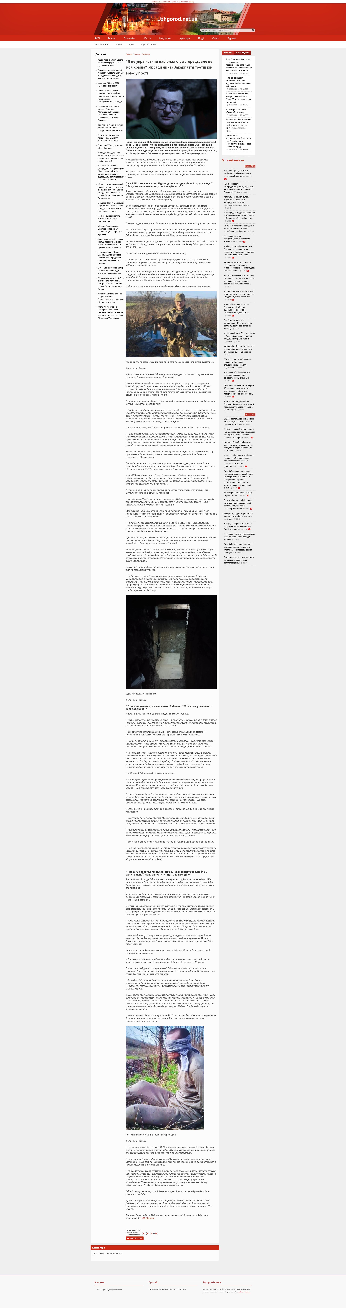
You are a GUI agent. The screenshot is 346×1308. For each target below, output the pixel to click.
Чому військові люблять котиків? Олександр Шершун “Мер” (109, 219)
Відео (119, 44)
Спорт (215, 38)
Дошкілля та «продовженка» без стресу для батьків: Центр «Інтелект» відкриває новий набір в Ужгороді (238, 141)
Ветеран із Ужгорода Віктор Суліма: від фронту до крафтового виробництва (110, 270)
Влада (111, 38)
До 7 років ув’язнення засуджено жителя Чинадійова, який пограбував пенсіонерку (239, 228)
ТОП (97, 38)
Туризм (232, 38)
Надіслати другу (134, 1238)
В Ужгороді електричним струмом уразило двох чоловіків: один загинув (239, 537)
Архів (131, 44)
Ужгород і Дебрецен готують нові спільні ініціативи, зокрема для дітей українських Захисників (239, 349)
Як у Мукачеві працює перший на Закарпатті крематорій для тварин (108, 138)
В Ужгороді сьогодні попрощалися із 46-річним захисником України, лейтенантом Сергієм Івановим (239, 215)
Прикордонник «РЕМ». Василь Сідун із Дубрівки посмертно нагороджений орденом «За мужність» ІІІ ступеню (110, 257)
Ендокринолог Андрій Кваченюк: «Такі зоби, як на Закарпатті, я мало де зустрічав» (239, 421)
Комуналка (165, 38)
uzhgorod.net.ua (244, 1292)
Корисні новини (148, 44)
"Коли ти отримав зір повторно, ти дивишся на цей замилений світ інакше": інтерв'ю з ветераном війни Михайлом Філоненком (111, 312)
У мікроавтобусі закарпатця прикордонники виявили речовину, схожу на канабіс (237, 375)
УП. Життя (148, 1218)
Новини (137, 54)
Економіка (129, 38)
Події (201, 38)
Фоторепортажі (101, 44)
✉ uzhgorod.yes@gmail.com (109, 1290)
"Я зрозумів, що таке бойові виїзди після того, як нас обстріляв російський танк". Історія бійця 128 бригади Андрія (111, 283)
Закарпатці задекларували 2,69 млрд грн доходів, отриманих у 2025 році (238, 516)
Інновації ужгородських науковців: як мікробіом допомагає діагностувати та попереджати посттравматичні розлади (111, 96)
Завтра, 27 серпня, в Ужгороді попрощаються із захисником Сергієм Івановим (238, 526)
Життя (147, 38)
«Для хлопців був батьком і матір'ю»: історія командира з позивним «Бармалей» (237, 173)
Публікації (146, 54)
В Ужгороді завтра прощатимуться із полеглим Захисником (237, 239)
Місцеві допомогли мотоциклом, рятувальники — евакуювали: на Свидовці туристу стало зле (239, 294)
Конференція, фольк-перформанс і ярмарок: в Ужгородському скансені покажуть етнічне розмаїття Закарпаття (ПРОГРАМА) (239, 460)
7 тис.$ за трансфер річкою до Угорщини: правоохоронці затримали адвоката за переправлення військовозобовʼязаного (239, 65)
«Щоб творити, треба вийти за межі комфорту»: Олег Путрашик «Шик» (110, 63)
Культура (185, 38)
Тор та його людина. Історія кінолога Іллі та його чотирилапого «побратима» (110, 128)
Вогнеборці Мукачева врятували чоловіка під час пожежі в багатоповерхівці (239, 560)
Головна (129, 54)
